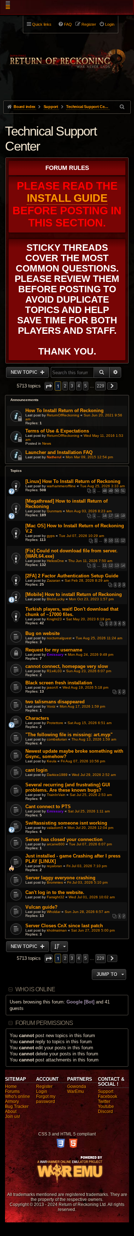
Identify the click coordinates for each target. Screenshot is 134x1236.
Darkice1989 (57, 775)
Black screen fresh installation (58, 682)
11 (117, 540)
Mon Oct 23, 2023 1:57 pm (91, 599)
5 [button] (85, 386)
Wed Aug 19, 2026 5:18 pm (85, 687)
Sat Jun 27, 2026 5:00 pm (93, 930)
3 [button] (72, 386)
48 (104, 491)
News (46, 443)
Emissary (55, 654)
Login (41, 1091)
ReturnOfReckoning (63, 415)
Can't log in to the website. (54, 892)
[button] (49, 386)
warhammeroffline (61, 486)
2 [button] (65, 386)
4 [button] (79, 386)
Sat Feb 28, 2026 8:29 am (87, 580)
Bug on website (42, 633)
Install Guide (67, 198)
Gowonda (76, 1086)
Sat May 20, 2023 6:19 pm (88, 619)
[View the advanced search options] (122, 107)
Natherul (54, 457)
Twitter (104, 1101)
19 (123, 516)
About (10, 1111)
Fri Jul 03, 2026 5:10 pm (87, 882)
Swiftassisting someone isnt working (66, 823)
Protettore (55, 723)
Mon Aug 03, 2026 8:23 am (88, 511)
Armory (12, 1101)
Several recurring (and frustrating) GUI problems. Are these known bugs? (67, 787)
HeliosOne (55, 561)
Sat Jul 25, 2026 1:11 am (89, 811)
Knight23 (54, 619)
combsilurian (57, 739)
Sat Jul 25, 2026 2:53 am (91, 795)
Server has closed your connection (64, 839)
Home (11, 1086)
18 (117, 516)
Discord (105, 1111)
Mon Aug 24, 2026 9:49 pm (90, 654)
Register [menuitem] (88, 24)
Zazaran (53, 580)
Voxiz (51, 706)
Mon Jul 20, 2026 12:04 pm (90, 828)
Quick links (41, 24)
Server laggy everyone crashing (60, 877)
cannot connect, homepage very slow (66, 666)
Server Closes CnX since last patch (64, 925)
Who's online (17, 1096)
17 (111, 516)
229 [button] (100, 386)
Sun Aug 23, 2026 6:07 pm (88, 671)
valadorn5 (55, 828)
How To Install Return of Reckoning (64, 410)
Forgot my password (45, 1099)
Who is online (35, 989)
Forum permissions (44, 1023)
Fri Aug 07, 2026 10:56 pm (83, 761)
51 (123, 491)
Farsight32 (55, 897)
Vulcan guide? (41, 907)
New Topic (25, 372)
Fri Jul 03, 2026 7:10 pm (86, 866)
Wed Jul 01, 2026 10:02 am (92, 897)
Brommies (55, 882)
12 (123, 540)
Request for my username (53, 650)
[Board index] (66, 58)
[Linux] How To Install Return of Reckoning (72, 481)
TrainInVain (56, 795)
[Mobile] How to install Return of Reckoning (73, 594)
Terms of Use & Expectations (57, 431)
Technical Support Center (50, 138)
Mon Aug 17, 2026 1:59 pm (82, 706)
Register (44, 1086)
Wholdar (53, 912)
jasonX (52, 687)
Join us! (12, 1116)
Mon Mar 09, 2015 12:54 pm (89, 457)
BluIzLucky (56, 599)
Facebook (107, 1096)
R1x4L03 (54, 671)
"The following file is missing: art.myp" (69, 734)
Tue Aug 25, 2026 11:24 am (99, 638)
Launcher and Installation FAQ (59, 452)
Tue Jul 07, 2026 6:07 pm (90, 844)
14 (123, 565)
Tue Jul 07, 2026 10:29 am (81, 536)
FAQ (68, 24)
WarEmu (75, 1091)
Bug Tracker (17, 1106)
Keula (51, 761)
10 (111, 540)
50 (117, 491)
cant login (36, 770)
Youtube (106, 1106)
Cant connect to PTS (48, 806)
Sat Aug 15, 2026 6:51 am (89, 723)
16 (104, 516)
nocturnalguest (59, 638)
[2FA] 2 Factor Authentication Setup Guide (71, 575)
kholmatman (57, 930)
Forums (12, 1091)
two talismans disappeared (55, 701)
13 (117, 565)
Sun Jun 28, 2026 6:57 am (87, 912)
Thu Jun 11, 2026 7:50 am (90, 561)
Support (105, 1091)
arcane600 (56, 844)
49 (111, 491)
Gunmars (54, 511)
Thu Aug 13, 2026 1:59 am (93, 739)
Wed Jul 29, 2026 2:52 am (94, 775)
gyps (51, 536)
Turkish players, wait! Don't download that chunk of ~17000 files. (71, 611)
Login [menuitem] (109, 24)
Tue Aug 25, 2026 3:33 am (102, 486)
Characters (37, 718)
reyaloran (54, 866)
